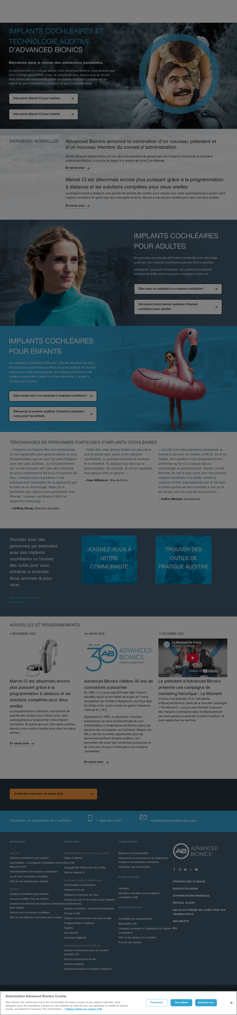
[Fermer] (231, 1003)
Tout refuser (181, 1002)
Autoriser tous (206, 1002)
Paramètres (156, 1002)
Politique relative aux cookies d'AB (83, 1009)
